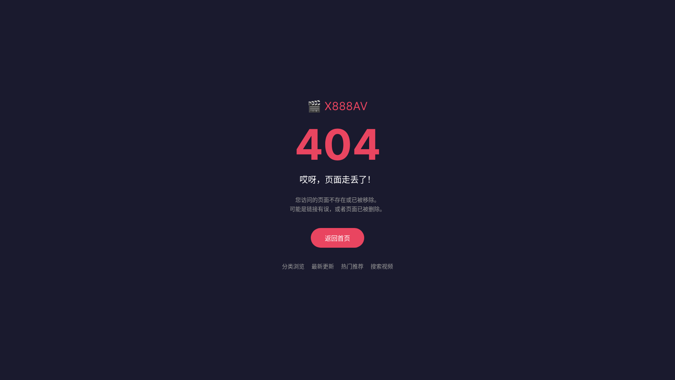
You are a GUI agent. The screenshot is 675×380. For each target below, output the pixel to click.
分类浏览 (293, 266)
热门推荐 (352, 266)
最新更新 (322, 266)
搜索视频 (382, 266)
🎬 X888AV (337, 106)
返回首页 (337, 238)
